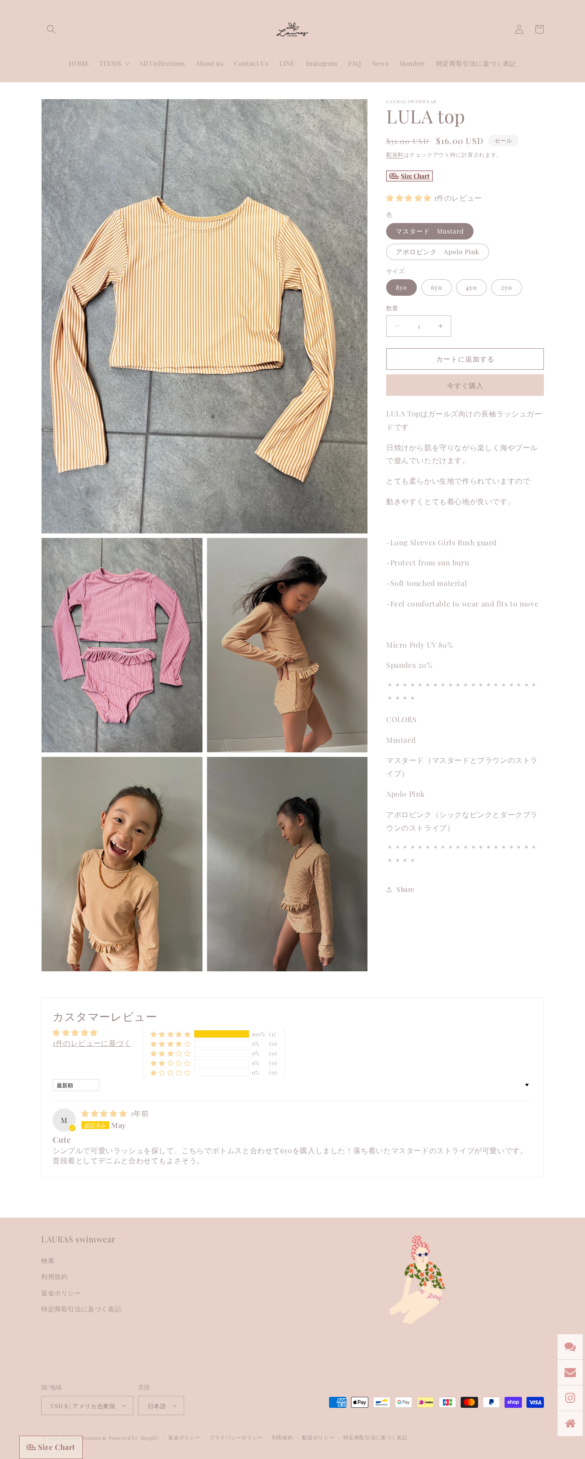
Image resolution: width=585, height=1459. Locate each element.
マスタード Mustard (430, 231)
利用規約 (54, 1276)
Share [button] (406, 889)
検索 (47, 1260)
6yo (436, 287)
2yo (506, 287)
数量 (392, 308)
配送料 (395, 154)
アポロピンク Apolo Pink (437, 251)
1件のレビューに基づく (92, 1043)
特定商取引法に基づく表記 (81, 1309)
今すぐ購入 (465, 385)
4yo (471, 287)
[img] (105, 1113)
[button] (51, 29)
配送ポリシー (318, 1437)
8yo (401, 287)
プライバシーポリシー (236, 1437)
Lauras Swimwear (85, 1437)
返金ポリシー (61, 1293)
